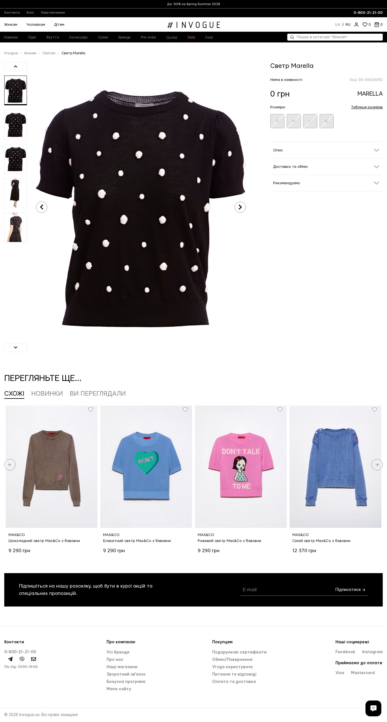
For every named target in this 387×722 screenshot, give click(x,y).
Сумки (103, 37)
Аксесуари (78, 37)
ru (348, 25)
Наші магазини (53, 12)
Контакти (12, 12)
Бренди (124, 37)
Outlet (171, 37)
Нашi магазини (122, 667)
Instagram (372, 652)
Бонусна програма (126, 682)
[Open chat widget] (373, 708)
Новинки (47, 394)
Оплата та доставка (234, 682)
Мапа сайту (119, 689)
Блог (30, 12)
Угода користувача (232, 667)
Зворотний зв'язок (126, 674)
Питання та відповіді (234, 674)
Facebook (345, 652)
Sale (191, 37)
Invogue (11, 53)
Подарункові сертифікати (239, 652)
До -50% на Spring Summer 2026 (193, 4)
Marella (370, 94)
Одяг (32, 37)
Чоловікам (35, 25)
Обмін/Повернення (232, 660)
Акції (209, 37)
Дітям (59, 25)
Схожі (14, 394)
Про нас (115, 660)
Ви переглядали (98, 394)
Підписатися (348, 590)
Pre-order (148, 37)
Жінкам (30, 53)
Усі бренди (118, 652)
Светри (48, 53)
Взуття (52, 37)
